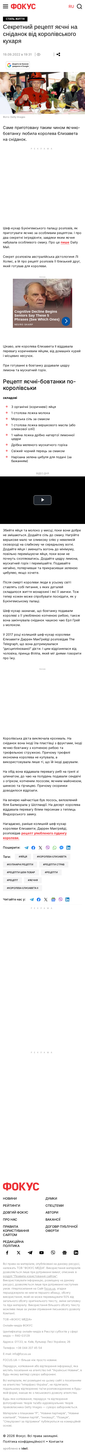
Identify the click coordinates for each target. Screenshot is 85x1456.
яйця (23, 856)
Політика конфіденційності (24, 1441)
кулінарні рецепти (20, 864)
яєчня (33, 880)
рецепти (52, 872)
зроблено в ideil (15, 1448)
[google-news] (64, 1252)
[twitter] (18, 1252)
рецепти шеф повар (21, 872)
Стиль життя (15, 18)
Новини (10, 1198)
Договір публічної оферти (61, 1229)
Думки (51, 1198)
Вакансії (52, 1219)
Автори (51, 1212)
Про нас (10, 1219)
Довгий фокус (15, 1212)
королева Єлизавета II (23, 888)
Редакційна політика (13, 1244)
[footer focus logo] (21, 1187)
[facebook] (7, 1252)
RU (71, 6)
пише (65, 242)
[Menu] (5, 6)
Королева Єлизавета (52, 856)
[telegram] (30, 1252)
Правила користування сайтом (16, 1231)
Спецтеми (54, 1205)
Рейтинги (11, 1205)
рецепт (13, 880)
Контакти (56, 1441)
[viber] (53, 1252)
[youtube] (41, 1252)
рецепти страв (54, 864)
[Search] (79, 6)
